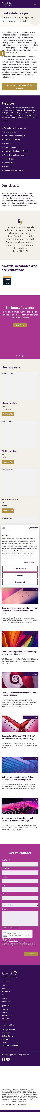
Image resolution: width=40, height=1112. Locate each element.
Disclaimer (5, 1033)
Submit (31, 954)
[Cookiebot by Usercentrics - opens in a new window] (29, 528)
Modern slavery (7, 1036)
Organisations (7, 1015)
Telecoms (7, 167)
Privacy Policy (13, 941)
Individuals (5, 1019)
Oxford (4, 995)
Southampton (6, 1001)
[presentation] (17, 934)
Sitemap (5, 1039)
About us (5, 1009)
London (4, 988)
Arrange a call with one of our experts (19, 87)
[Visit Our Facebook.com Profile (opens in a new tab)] (4, 1059)
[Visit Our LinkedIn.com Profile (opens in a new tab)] (8, 1059)
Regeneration (9, 163)
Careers (4, 1012)
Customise (19, 575)
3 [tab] (23, 356)
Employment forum (8, 1025)
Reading (4, 998)
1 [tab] (17, 356)
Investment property (12, 140)
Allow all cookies (20, 568)
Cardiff (4, 985)
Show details (29, 562)
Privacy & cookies (8, 1030)
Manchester (6, 992)
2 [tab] (20, 356)
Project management (12, 147)
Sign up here (20, 330)
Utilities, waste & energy (13, 170)
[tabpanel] (20, 320)
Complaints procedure (10, 1045)
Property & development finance (16, 151)
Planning (7, 143)
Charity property (10, 132)
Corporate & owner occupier (14, 136)
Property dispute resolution (14, 155)
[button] (2, 53)
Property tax (9, 159)
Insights (4, 1022)
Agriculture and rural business (15, 128)
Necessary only (20, 582)
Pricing (4, 1042)
